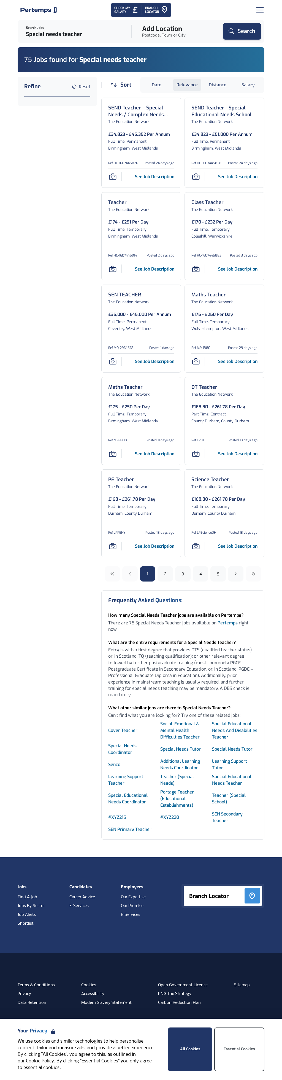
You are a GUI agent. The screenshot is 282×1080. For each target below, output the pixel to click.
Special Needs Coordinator (122, 749)
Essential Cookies (239, 1049)
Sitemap (242, 985)
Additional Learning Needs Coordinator (180, 764)
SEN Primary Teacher (129, 829)
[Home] (38, 10)
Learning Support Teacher (125, 780)
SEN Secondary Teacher (227, 817)
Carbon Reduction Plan (179, 1003)
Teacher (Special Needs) (177, 780)
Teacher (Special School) (229, 798)
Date (156, 85)
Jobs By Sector (31, 906)
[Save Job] (112, 176)
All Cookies (190, 1049)
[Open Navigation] (260, 9)
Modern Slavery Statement (106, 1003)
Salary (248, 85)
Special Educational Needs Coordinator (128, 798)
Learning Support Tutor (229, 764)
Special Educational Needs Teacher (231, 780)
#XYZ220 (169, 817)
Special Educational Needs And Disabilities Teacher (234, 730)
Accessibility (92, 994)
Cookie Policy (40, 1061)
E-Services (79, 906)
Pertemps (228, 623)
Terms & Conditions (36, 985)
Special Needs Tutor (180, 749)
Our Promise (132, 906)
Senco (114, 764)
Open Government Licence (183, 985)
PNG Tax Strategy (174, 994)
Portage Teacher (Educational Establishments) (177, 798)
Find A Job (27, 897)
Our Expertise (133, 897)
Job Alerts (27, 915)
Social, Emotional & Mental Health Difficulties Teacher (180, 730)
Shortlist (26, 923)
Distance (217, 85)
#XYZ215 (117, 817)
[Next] (235, 574)
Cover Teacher (122, 730)
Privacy (24, 994)
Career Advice (82, 897)
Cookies (88, 985)
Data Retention (32, 1003)
